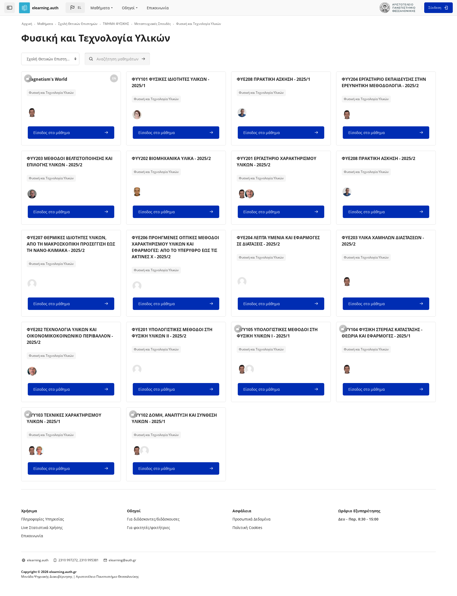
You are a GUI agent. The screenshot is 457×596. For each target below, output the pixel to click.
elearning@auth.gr (122, 560)
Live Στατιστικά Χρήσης (42, 527)
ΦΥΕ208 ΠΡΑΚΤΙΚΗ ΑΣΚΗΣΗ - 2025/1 (273, 79)
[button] (75, 7)
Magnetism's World (47, 79)
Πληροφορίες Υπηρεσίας (42, 519)
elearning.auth (37, 560)
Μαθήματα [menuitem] (100, 7)
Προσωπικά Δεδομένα (251, 519)
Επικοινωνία (32, 535)
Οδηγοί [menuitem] (128, 7)
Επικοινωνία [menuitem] (158, 7)
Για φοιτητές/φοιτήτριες (148, 527)
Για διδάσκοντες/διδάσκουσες (153, 519)
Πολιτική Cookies (247, 527)
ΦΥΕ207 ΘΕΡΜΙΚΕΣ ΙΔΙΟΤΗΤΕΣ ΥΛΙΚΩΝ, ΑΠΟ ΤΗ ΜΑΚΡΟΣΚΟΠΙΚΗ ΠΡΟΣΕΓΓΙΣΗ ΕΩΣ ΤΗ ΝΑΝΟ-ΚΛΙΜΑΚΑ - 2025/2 (71, 244)
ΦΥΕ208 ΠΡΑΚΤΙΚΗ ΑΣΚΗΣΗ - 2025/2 (378, 158)
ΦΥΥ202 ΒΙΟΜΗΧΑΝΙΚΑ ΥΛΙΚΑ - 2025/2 (171, 158)
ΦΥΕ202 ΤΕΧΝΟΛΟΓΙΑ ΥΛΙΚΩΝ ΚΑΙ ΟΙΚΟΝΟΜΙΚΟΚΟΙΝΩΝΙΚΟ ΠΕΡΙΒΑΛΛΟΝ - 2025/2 (70, 336)
